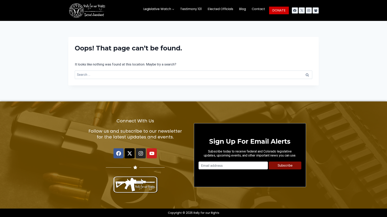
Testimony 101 (191, 9)
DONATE (279, 10)
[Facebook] (295, 10)
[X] (302, 10)
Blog (242, 9)
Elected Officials (220, 9)
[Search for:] (193, 75)
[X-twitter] (130, 153)
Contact (258, 9)
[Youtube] (152, 153)
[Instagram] (309, 10)
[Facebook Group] (316, 10)
